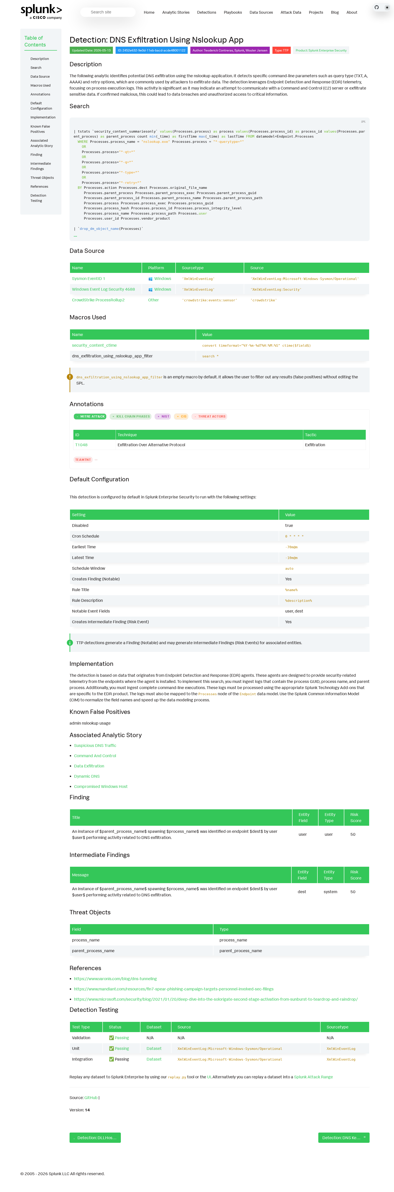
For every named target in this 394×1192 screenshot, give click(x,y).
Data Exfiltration (89, 765)
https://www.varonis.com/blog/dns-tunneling (115, 978)
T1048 (81, 444)
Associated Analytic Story (42, 143)
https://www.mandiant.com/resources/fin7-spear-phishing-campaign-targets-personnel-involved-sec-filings (174, 988)
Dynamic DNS (87, 776)
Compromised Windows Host (101, 786)
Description (40, 58)
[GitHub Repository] (377, 7)
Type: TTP (281, 50)
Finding (36, 154)
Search (36, 67)
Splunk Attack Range (313, 1076)
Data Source (40, 76)
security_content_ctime (94, 345)
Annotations (40, 94)
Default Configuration (41, 105)
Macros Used (41, 85)
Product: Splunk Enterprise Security (321, 50)
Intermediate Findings (41, 166)
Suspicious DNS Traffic (95, 745)
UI (209, 1076)
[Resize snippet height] (361, 113)
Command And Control (95, 755)
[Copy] (344, 113)
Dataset (154, 1048)
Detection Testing (38, 198)
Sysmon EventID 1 (88, 278)
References (39, 186)
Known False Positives (40, 129)
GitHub (91, 1097)
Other (153, 299)
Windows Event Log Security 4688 (103, 289)
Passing (122, 1037)
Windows (162, 278)
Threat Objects (42, 177)
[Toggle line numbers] (352, 113)
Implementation (43, 117)
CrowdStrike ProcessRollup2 (98, 299)
